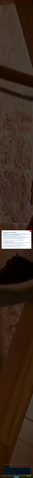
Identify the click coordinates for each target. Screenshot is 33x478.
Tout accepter (29, 475)
